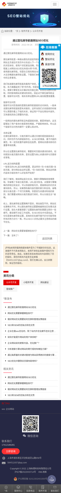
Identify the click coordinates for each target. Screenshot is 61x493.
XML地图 (42, 472)
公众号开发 (38, 31)
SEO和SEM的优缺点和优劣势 (21, 325)
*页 (16, 31)
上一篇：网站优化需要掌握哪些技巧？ (20, 231)
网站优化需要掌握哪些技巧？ (21, 313)
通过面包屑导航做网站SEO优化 (22, 307)
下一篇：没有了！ (11, 235)
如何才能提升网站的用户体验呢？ (23, 337)
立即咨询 (10, 451)
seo (3, 409)
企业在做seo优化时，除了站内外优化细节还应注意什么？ (32, 331)
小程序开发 (28, 282)
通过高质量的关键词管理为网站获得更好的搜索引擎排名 (32, 355)
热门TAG (6, 403)
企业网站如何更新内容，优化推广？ (24, 343)
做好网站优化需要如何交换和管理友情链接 (27, 319)
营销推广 (10, 289)
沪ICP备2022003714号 (25, 472)
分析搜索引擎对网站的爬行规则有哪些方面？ (28, 349)
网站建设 (44, 282)
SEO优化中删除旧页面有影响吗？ (23, 361)
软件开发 (25, 31)
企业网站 (10, 409)
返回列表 (47, 238)
